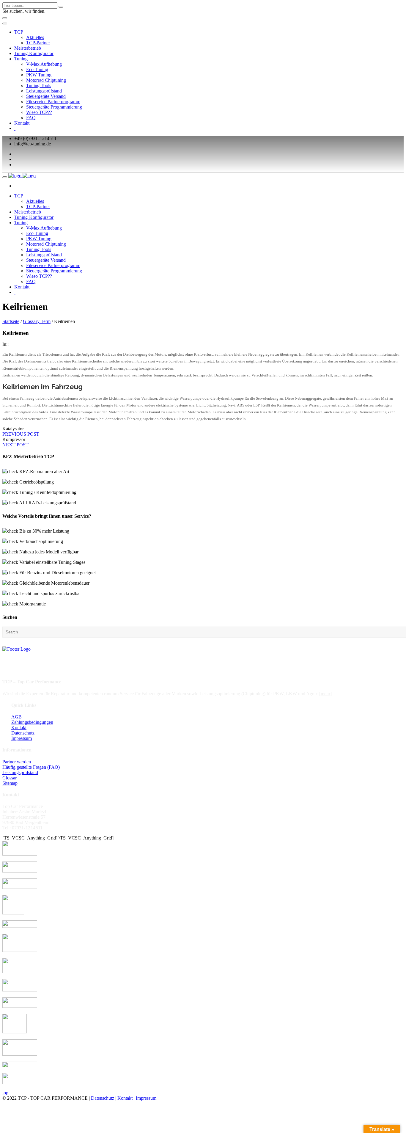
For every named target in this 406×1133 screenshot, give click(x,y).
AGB (16, 716)
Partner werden (16, 761)
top (5, 1092)
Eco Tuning (37, 69)
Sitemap (10, 783)
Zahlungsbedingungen (32, 722)
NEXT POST (15, 444)
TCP (18, 31)
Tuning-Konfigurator (33, 53)
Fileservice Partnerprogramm (53, 101)
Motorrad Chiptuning (46, 80)
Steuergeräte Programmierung (54, 106)
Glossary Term (37, 321)
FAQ (31, 117)
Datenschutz (22, 732)
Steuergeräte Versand (46, 96)
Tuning (21, 58)
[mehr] (325, 693)
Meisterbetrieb (27, 48)
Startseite (10, 321)
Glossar (9, 777)
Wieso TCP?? (39, 112)
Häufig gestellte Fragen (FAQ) (31, 767)
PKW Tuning (38, 74)
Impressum (21, 738)
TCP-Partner (38, 42)
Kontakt (21, 122)
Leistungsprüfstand (44, 90)
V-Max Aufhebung (44, 64)
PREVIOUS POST (20, 434)
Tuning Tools (38, 85)
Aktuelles (35, 37)
